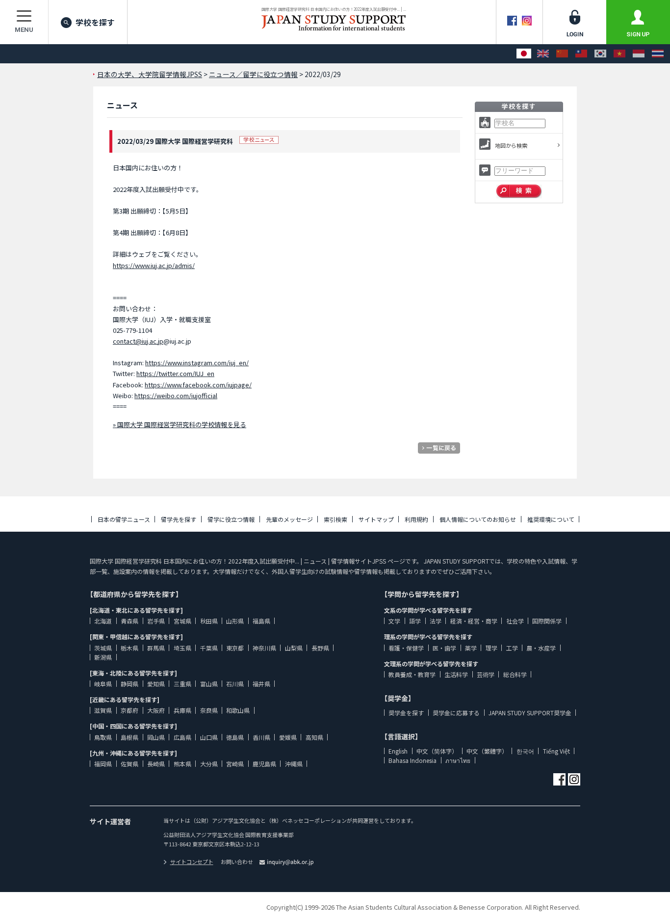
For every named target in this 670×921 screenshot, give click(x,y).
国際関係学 (547, 621)
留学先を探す (178, 519)
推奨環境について (550, 519)
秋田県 (209, 621)
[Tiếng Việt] (619, 54)
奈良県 (209, 710)
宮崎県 (235, 763)
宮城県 (182, 621)
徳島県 (235, 737)
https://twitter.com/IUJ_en (175, 373)
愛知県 (156, 683)
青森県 (129, 621)
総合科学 (515, 674)
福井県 (261, 683)
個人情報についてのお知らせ (477, 519)
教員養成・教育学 (412, 674)
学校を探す (95, 22)
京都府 (129, 710)
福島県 (261, 621)
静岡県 (129, 683)
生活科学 (456, 674)
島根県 (129, 737)
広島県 (182, 737)
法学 (435, 621)
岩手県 (156, 621)
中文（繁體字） (487, 751)
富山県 (209, 683)
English (398, 751)
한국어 (525, 751)
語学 (415, 621)
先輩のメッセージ (289, 519)
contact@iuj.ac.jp (138, 341)
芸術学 (485, 674)
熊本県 (182, 763)
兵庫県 (182, 710)
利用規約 (416, 519)
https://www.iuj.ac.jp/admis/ (154, 265)
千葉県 (209, 648)
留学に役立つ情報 (231, 519)
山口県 (209, 737)
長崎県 (156, 763)
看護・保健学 (406, 648)
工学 (512, 648)
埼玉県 (182, 648)
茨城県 (103, 648)
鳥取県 (103, 737)
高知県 (314, 737)
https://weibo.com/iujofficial (175, 395)
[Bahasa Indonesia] (638, 54)
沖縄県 (294, 763)
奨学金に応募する (456, 712)
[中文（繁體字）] (581, 54)
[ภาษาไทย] (657, 54)
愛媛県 (288, 737)
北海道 (103, 621)
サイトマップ (376, 519)
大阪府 (156, 710)
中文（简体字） (437, 751)
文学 (394, 621)
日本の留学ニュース (124, 519)
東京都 (235, 648)
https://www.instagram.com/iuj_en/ (197, 362)
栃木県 (129, 648)
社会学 (515, 621)
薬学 (471, 648)
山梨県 (294, 648)
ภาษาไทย (457, 760)
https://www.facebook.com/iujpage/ (198, 384)
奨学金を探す (406, 712)
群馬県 (156, 648)
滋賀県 (103, 710)
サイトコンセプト (191, 862)
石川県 (235, 683)
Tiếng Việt (556, 751)
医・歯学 (444, 648)
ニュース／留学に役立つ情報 (253, 74)
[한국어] (600, 54)
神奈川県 (264, 648)
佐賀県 (129, 763)
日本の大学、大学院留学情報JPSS (149, 74)
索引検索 (335, 519)
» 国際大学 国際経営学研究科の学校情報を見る (179, 424)
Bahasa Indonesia (412, 760)
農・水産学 (541, 648)
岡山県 (156, 737)
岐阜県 (103, 683)
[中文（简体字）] (562, 54)
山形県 (235, 621)
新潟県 (103, 657)
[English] (543, 54)
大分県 (209, 763)
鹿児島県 (264, 763)
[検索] (519, 191)
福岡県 (103, 763)
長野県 (320, 648)
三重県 (182, 683)
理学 (491, 648)
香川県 (261, 737)
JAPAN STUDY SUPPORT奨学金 (530, 712)
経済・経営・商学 (473, 621)
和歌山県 (238, 710)
